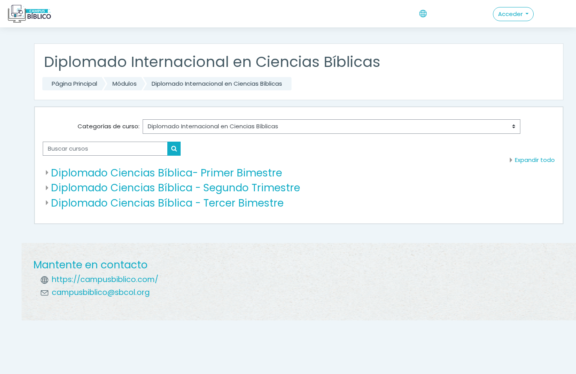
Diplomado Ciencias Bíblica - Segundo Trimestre (175, 187)
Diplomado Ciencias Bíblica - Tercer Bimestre (167, 203)
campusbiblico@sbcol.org (101, 292)
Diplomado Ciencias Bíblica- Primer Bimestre (166, 172)
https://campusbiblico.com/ (105, 279)
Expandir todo (535, 160)
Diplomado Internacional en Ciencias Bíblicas (217, 83)
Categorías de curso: (108, 126)
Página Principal (74, 83)
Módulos (124, 83)
